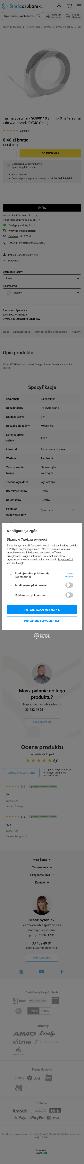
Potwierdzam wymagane (42, 620)
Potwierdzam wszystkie (42, 609)
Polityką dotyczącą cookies (24, 548)
